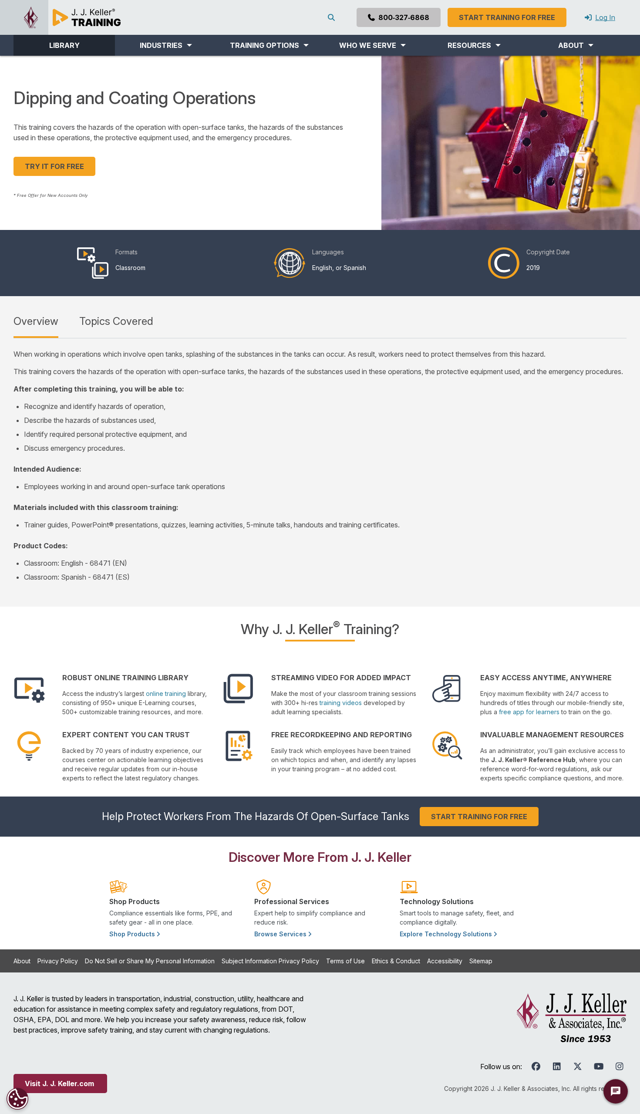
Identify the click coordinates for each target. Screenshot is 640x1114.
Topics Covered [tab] (116, 321)
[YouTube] (599, 1066)
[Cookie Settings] (17, 1099)
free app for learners (529, 712)
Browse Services (281, 934)
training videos (341, 702)
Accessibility (444, 961)
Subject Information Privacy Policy (270, 961)
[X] (578, 1066)
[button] (165, 45)
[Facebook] (536, 1066)
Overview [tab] (35, 321)
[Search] (333, 17)
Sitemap (480, 961)
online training (166, 693)
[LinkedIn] (557, 1066)
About (21, 961)
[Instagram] (620, 1066)
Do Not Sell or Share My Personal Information (150, 961)
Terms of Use (345, 961)
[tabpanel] (320, 465)
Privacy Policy (57, 961)
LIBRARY (64, 45)
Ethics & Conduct (396, 961)
